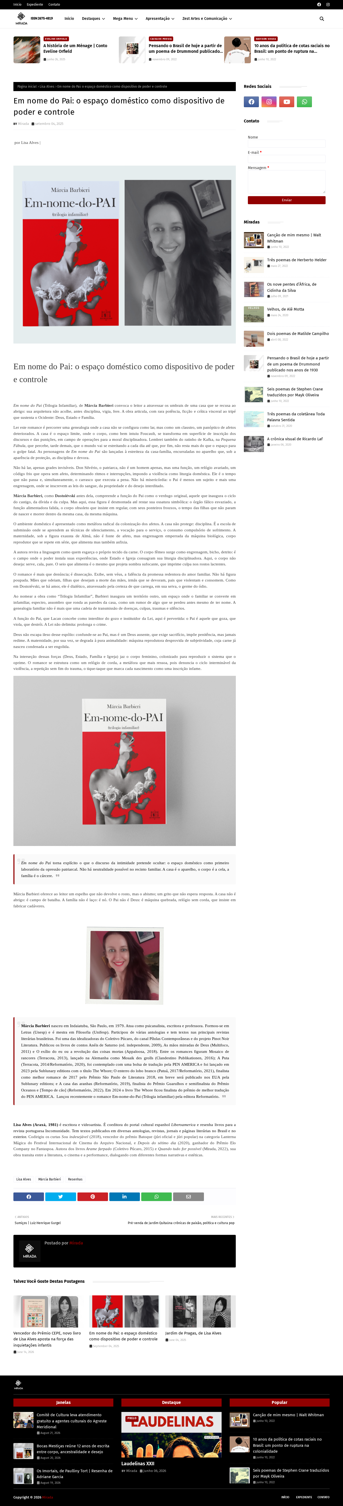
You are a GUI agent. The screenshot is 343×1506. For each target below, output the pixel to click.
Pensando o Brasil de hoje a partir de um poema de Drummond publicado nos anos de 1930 (185, 48)
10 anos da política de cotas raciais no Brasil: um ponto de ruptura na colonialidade (292, 48)
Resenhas (75, 1179)
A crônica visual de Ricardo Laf (295, 439)
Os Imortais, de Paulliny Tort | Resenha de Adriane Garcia (75, 1473)
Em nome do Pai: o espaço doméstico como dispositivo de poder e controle (123, 1336)
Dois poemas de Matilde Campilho (298, 333)
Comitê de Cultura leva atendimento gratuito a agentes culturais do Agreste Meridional (72, 1420)
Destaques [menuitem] (91, 18)
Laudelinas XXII (137, 1464)
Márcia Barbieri (49, 1179)
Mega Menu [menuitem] (123, 18)
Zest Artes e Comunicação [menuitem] (204, 18)
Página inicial (27, 86)
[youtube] (286, 101)
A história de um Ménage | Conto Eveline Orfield (75, 48)
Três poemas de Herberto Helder (297, 260)
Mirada (23, 124)
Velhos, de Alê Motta (285, 309)
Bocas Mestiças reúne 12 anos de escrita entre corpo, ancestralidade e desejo (73, 1449)
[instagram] (327, 4)
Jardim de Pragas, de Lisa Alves (193, 1333)
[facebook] (319, 4)
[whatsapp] (304, 101)
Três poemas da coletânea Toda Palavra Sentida (296, 417)
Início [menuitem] (69, 18)
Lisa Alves (47, 86)
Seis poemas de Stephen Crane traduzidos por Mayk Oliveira (295, 392)
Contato (54, 4)
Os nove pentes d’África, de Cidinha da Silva (291, 287)
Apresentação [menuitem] (158, 18)
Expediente (35, 4)
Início (17, 4)
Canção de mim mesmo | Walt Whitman (294, 238)
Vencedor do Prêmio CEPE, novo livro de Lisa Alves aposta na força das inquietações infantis (47, 1339)
